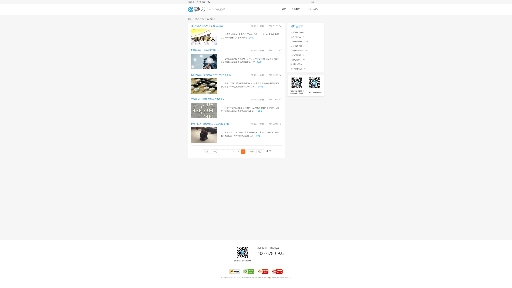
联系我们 (296, 9)
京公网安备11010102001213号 (280, 277)
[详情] (251, 38)
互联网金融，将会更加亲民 (203, 50)
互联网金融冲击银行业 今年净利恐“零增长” (211, 75)
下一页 (251, 151)
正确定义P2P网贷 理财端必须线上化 (208, 99)
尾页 (260, 151)
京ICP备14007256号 (261, 277)
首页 (284, 9)
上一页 (215, 151)
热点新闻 (211, 18)
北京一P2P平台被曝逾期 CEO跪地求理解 (210, 124)
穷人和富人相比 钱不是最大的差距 (207, 26)
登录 (312, 2)
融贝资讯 (199, 18)
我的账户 (314, 9)
